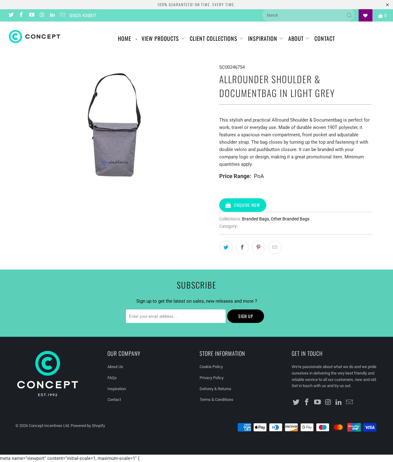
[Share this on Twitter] (226, 247)
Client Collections (214, 38)
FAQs (112, 377)
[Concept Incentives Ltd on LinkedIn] (52, 15)
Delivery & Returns (215, 388)
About (296, 38)
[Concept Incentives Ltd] (34, 36)
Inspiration (263, 38)
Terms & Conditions (216, 399)
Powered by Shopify (88, 425)
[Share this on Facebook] (242, 247)
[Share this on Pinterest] (258, 247)
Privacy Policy (212, 377)
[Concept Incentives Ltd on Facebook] (21, 15)
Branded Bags (255, 218)
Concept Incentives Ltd (49, 425)
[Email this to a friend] (275, 247)
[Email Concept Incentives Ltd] (62, 15)
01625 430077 (83, 15)
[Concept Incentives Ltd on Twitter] (11, 15)
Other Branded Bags (290, 218)
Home (124, 38)
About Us (115, 366)
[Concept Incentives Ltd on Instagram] (42, 15)
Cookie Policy (211, 366)
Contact (324, 38)
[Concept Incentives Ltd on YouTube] (31, 15)
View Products (161, 38)
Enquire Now (247, 205)
